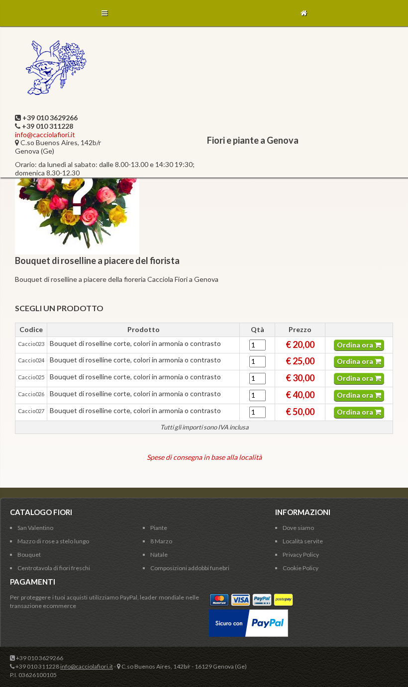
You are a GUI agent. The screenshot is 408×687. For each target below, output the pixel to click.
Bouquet (29, 554)
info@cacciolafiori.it (45, 134)
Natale (159, 554)
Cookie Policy (300, 568)
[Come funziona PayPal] (248, 613)
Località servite (303, 541)
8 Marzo (161, 541)
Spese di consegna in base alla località (204, 457)
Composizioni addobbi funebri (189, 568)
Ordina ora (356, 345)
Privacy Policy (301, 554)
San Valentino (35, 527)
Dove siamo (298, 527)
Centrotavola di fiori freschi (53, 568)
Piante (158, 527)
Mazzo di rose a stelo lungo (53, 541)
